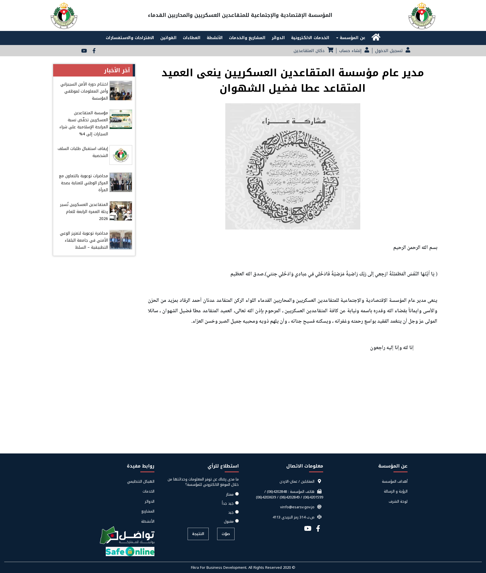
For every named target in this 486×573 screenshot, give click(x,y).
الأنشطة (215, 38)
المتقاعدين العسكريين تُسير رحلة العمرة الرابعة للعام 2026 (84, 211)
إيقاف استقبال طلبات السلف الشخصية (83, 152)
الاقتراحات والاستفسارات (130, 38)
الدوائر (278, 38)
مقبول (229, 521)
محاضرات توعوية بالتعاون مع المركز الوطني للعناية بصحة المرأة (83, 183)
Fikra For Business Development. (219, 567)
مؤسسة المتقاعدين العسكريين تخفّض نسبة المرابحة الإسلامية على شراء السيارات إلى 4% (83, 123)
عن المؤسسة (351, 38)
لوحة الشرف (398, 501)
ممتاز (230, 494)
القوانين (168, 38)
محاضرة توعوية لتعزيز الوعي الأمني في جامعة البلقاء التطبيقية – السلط (84, 240)
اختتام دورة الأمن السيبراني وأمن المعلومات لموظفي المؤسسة (84, 91)
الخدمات (148, 491)
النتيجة (198, 533)
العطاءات (192, 38)
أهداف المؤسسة (395, 481)
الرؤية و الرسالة (396, 491)
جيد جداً (228, 503)
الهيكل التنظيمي (140, 481)
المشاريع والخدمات (247, 38)
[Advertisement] (243, 411)
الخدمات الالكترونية (310, 38)
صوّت (226, 533)
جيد (231, 512)
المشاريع (147, 511)
